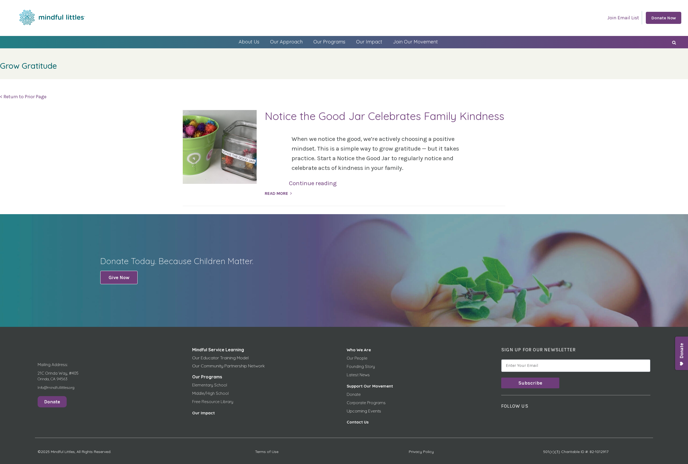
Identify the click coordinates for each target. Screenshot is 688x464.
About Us (249, 42)
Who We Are (359, 349)
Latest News (358, 374)
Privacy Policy (421, 451)
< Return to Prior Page (23, 97)
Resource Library (217, 401)
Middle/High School (210, 393)
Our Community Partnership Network (228, 365)
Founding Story (361, 366)
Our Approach (286, 42)
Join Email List (623, 18)
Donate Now (663, 17)
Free (197, 401)
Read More (276, 193)
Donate (354, 394)
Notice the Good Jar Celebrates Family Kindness (384, 116)
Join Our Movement (415, 42)
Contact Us (358, 422)
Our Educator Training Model (220, 357)
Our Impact (369, 42)
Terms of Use (266, 451)
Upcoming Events (364, 411)
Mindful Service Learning (218, 349)
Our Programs (329, 42)
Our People (357, 358)
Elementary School (209, 385)
